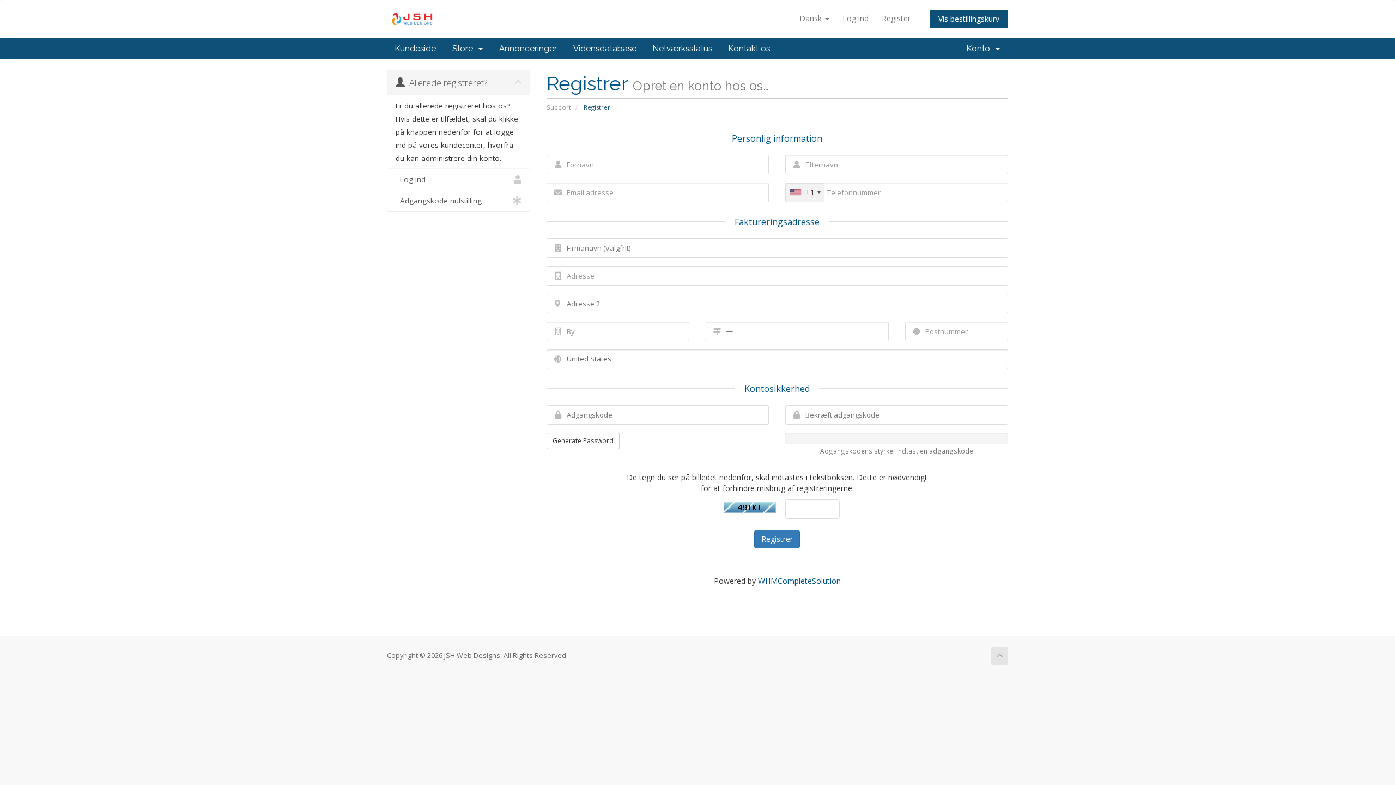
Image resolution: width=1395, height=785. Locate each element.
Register (896, 18)
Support (559, 107)
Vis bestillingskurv (968, 19)
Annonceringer (528, 48)
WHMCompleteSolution (799, 581)
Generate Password (583, 440)
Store (464, 48)
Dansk (811, 18)
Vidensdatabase (604, 48)
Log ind (855, 18)
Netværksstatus (682, 48)
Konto (980, 48)
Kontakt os (749, 48)
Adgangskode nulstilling (439, 201)
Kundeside (415, 48)
